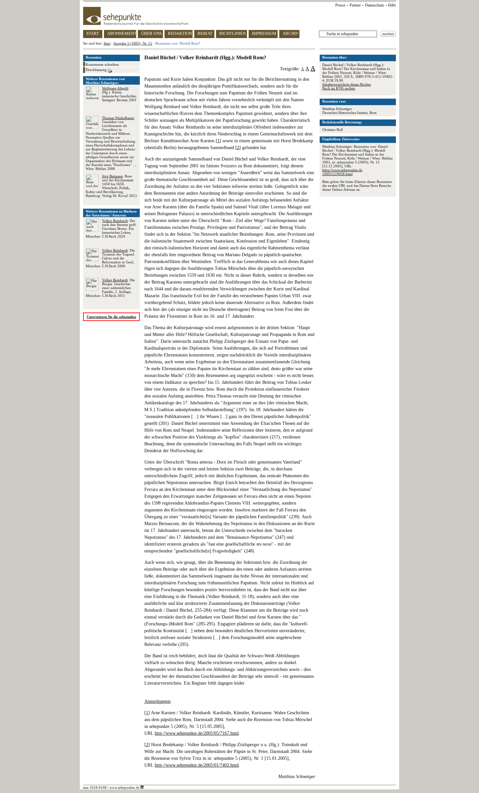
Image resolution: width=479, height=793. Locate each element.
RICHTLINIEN (232, 33)
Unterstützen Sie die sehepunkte (111, 317)
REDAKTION (180, 33)
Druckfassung (97, 70)
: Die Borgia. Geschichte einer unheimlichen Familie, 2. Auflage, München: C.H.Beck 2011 (110, 288)
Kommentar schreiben (102, 64)
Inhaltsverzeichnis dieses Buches (346, 84)
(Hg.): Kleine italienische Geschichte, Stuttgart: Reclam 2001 (119, 94)
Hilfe (392, 5)
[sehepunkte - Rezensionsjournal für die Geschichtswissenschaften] (239, 16)
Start (107, 43)
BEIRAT (204, 33)
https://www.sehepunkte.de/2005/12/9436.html (342, 172)
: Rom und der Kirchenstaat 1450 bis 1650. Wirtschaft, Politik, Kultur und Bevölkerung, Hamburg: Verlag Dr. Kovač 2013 (111, 186)
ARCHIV (290, 33)
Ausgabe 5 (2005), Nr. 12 (132, 43)
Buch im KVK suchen (338, 88)
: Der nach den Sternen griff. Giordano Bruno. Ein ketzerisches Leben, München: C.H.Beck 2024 (111, 228)
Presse (340, 5)
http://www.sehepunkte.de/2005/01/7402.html (197, 765)
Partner (355, 5)
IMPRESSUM (264, 33)
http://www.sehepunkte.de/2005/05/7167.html (197, 733)
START (92, 33)
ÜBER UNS (151, 33)
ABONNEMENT (121, 33)
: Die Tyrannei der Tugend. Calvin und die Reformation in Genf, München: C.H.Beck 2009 (110, 258)
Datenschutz (374, 5)
